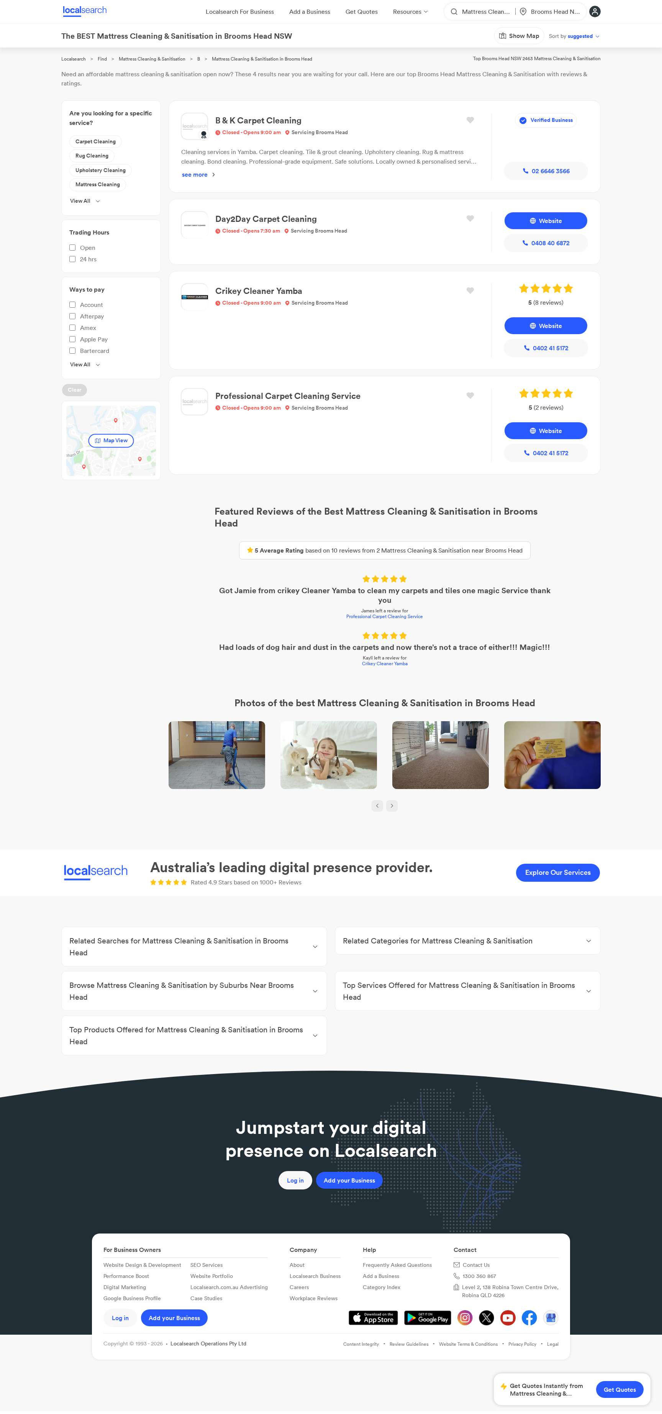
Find (102, 59)
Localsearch (73, 59)
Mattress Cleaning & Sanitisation (152, 59)
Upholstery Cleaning (100, 170)
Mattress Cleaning (97, 184)
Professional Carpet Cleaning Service (384, 616)
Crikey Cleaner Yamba (385, 663)
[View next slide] (392, 806)
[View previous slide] (377, 806)
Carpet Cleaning (95, 141)
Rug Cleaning (91, 155)
